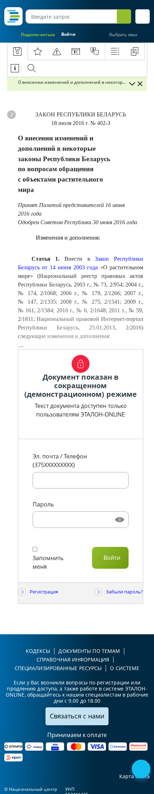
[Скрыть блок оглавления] (140, 84)
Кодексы (38, 651)
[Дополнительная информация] (11, 114)
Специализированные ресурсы (58, 668)
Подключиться (38, 35)
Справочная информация (73, 659)
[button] (142, 16)
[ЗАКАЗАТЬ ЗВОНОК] (142, 769)
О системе (124, 668)
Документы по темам (89, 651)
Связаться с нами (77, 716)
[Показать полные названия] (132, 84)
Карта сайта (134, 777)
